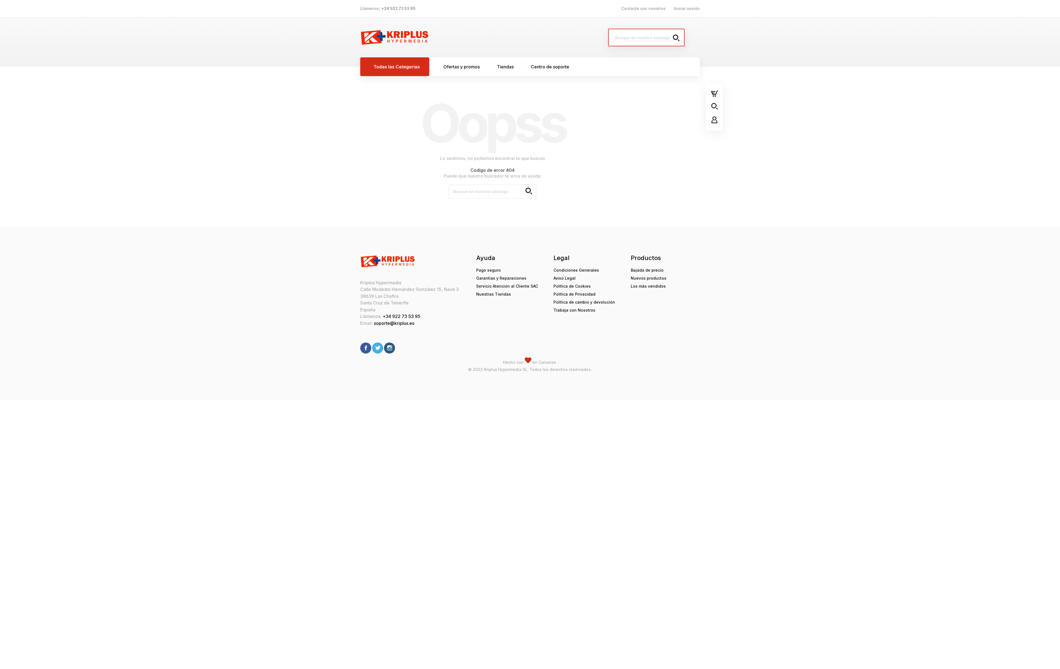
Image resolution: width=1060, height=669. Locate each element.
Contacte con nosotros (643, 8)
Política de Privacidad (574, 294)
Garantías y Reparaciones (501, 278)
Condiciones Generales (576, 270)
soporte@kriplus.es (394, 323)
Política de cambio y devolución (584, 302)
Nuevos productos (648, 278)
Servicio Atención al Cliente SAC (507, 286)
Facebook (365, 348)
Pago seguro (488, 270)
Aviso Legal (564, 278)
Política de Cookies (572, 286)
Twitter (377, 348)
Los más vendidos (648, 286)
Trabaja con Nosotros (574, 310)
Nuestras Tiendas (493, 294)
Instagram (389, 348)
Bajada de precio (647, 270)
